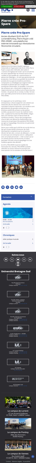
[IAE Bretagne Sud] (18, 379)
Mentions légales (17, 461)
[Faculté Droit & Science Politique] (18, 277)
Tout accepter (7, 6)
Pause (3, 227)
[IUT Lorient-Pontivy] (18, 345)
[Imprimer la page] (21, 187)
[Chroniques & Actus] (18, 264)
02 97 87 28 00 (23, 351)
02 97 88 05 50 (23, 319)
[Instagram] (24, 259)
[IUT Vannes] (18, 362)
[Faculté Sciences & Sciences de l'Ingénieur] (18, 311)
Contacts (8, 461)
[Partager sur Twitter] (7, 187)
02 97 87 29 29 (23, 303)
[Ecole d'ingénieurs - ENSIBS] (18, 328)
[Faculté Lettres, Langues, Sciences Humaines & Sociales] (18, 294)
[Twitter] (12, 259)
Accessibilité (26, 461)
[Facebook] (6, 259)
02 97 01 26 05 (23, 385)
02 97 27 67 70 (23, 353)
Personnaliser (30, 6)
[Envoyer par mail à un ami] (16, 187)
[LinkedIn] (30, 259)
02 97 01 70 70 (23, 320)
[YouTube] (18, 259)
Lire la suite (15, 224)
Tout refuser (19, 6)
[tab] (18, 197)
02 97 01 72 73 (23, 336)
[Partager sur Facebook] (3, 187)
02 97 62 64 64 (18, 370)
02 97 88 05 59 (23, 335)
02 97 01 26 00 (23, 285)
